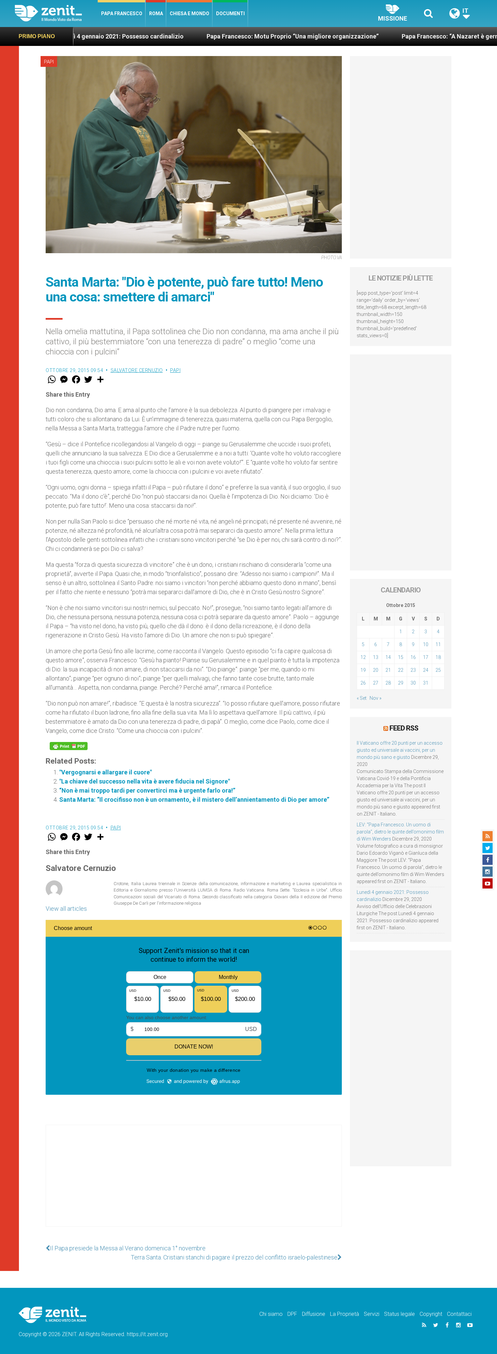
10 (425, 644)
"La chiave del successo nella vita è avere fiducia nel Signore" (144, 781)
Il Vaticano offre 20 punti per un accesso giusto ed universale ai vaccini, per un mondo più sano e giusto (400, 750)
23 (413, 670)
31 (425, 683)
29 (400, 683)
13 (375, 657)
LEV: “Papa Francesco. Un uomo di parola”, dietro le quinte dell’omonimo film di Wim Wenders (400, 832)
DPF (292, 1314)
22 (400, 670)
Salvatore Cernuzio (137, 370)
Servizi (371, 1314)
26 (363, 683)
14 (388, 657)
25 (438, 670)
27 (375, 683)
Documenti (230, 13)
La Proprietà (344, 1314)
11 (438, 644)
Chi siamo (271, 1314)
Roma (156, 13)
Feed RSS (403, 728)
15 (400, 657)
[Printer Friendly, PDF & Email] (69, 746)
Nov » (375, 698)
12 (363, 657)
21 (388, 670)
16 (413, 657)
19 (363, 670)
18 (438, 657)
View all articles (66, 908)
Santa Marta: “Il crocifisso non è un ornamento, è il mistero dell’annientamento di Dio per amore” (194, 799)
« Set (361, 698)
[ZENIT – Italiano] (56, 13)
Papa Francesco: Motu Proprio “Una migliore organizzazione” (226, 36)
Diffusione (313, 1314)
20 (375, 670)
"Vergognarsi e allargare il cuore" (105, 772)
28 (388, 683)
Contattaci (459, 1314)
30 (413, 683)
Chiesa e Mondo (189, 13)
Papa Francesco (121, 13)
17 (425, 657)
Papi (49, 62)
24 (425, 670)
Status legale (399, 1314)
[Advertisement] (193, 1182)
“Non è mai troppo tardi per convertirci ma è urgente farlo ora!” (147, 790)
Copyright (431, 1314)
